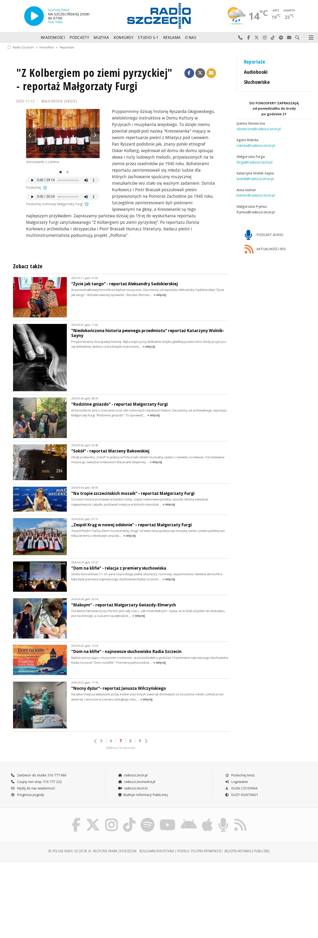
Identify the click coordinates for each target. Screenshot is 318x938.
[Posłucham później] (44, 187)
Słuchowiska (257, 81)
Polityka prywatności (207, 851)
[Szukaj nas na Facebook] (76, 818)
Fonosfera (47, 47)
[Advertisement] (44, 897)
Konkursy (123, 37)
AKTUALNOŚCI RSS (271, 249)
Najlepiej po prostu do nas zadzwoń (240, 37)
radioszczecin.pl (135, 775)
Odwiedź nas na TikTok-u (273, 37)
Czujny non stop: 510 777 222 (39, 781)
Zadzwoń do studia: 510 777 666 (41, 775)
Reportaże (67, 47)
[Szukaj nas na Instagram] (111, 818)
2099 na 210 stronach (120, 748)
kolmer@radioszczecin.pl (256, 195)
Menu (311, 37)
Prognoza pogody (30, 794)
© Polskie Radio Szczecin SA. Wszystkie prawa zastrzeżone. (93, 851)
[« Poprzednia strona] (95, 741)
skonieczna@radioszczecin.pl (259, 128)
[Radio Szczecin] (159, 16)
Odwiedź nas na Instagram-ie (265, 37)
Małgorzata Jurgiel (60, 101)
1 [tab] (59, 172)
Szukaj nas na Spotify (281, 37)
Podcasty (79, 37)
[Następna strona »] (146, 741)
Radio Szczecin (23, 47)
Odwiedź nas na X (257, 37)
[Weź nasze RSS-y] (240, 818)
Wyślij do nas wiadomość (289, 37)
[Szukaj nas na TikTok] (129, 818)
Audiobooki (256, 71)
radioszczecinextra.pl (139, 781)
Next (95, 135)
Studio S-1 (148, 37)
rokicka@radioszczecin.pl (256, 145)
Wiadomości (53, 37)
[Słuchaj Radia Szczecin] (34, 16)
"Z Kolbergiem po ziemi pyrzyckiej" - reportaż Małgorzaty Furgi (94, 79)
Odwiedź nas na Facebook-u (248, 37)
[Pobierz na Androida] (188, 818)
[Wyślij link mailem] (211, 73)
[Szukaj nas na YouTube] (167, 818)
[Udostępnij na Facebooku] (189, 73)
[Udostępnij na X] (200, 73)
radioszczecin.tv (135, 788)
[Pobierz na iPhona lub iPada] (207, 818)
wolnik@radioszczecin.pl (255, 178)
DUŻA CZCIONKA (243, 788)
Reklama (171, 37)
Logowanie (239, 781)
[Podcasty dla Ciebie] (223, 818)
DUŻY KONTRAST (244, 794)
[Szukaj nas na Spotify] (147, 818)
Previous (30, 135)
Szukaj (297, 37)
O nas (190, 37)
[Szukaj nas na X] (93, 818)
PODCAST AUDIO (269, 234)
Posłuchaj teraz (242, 775)
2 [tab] (66, 172)
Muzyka (101, 37)
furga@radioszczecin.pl (254, 162)
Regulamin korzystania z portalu (164, 851)
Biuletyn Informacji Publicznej (145, 794)
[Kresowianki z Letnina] (63, 133)
